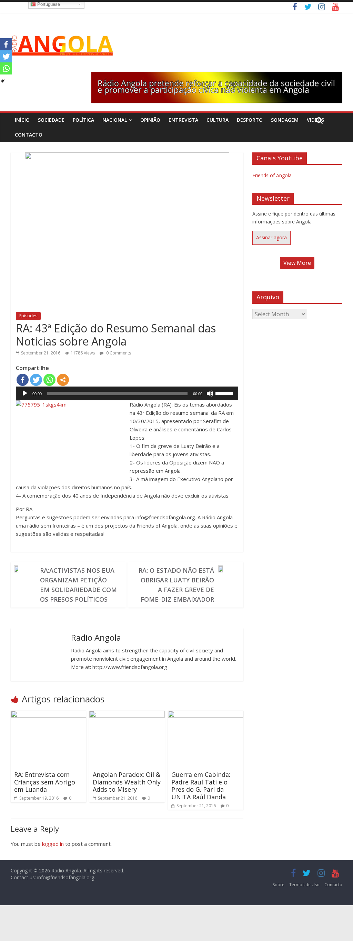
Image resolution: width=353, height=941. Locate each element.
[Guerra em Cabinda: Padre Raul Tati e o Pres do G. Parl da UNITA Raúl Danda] (206, 715)
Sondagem (285, 120)
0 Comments (118, 353)
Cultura (217, 120)
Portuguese (48, 4)
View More (297, 263)
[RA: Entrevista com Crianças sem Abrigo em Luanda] (49, 715)
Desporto (250, 120)
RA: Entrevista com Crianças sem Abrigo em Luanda (44, 781)
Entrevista (183, 120)
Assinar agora (271, 237)
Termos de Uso (304, 885)
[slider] (225, 393)
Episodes (28, 316)
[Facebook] (23, 380)
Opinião (150, 120)
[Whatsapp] (49, 380)
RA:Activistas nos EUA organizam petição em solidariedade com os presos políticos (78, 584)
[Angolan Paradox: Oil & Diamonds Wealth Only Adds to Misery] (127, 715)
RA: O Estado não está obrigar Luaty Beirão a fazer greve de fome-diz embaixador (176, 584)
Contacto (28, 134)
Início (22, 120)
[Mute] (209, 393)
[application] (127, 393)
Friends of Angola (272, 175)
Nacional (114, 120)
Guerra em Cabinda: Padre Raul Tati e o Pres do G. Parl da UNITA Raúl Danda (200, 785)
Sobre (278, 885)
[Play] (24, 393)
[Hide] (3, 81)
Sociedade (51, 120)
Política (83, 120)
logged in (53, 843)
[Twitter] (36, 380)
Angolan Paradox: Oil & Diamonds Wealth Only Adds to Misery (127, 781)
